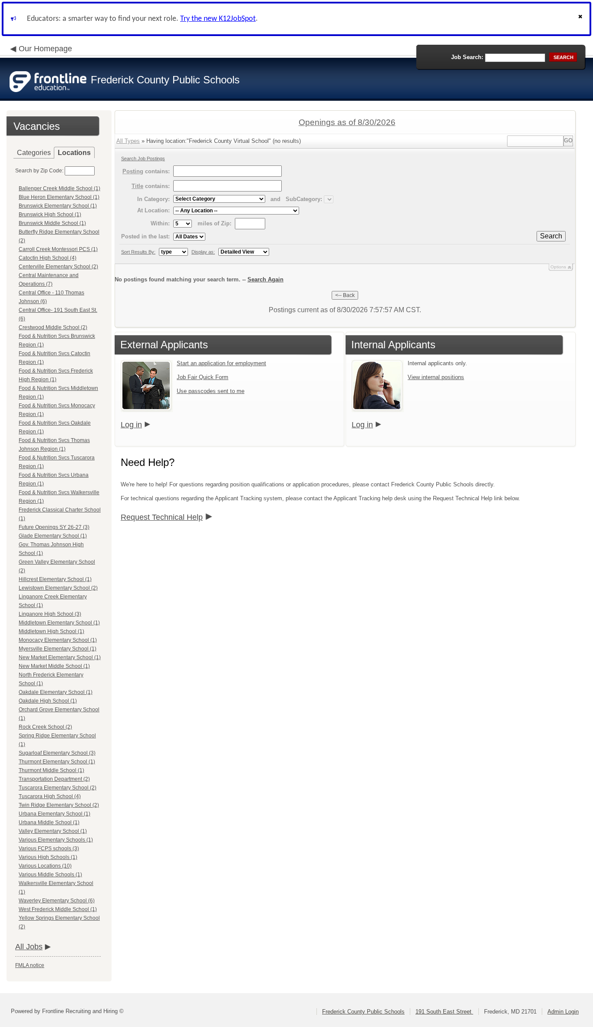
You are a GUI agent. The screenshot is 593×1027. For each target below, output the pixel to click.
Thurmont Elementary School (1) (57, 762)
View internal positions (436, 377)
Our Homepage (45, 48)
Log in (131, 425)
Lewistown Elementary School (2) (58, 588)
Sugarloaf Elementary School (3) (57, 753)
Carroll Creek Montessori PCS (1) (58, 249)
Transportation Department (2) (54, 779)
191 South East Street (444, 1011)
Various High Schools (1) (48, 857)
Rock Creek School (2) (45, 727)
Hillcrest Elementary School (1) (55, 579)
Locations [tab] (74, 152)
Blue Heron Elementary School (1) (59, 197)
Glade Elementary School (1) (53, 536)
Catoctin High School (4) (47, 258)
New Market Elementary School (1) (60, 657)
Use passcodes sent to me (210, 391)
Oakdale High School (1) (48, 701)
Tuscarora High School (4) (50, 796)
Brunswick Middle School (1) (52, 223)
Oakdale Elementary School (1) (55, 692)
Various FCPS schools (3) (49, 848)
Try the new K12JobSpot (218, 19)
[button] (581, 19)
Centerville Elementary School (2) (58, 267)
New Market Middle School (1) (54, 666)
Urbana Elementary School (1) (54, 814)
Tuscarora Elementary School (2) (57, 788)
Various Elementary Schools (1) (56, 840)
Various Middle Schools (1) (50, 875)
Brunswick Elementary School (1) (58, 206)
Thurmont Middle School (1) (51, 770)
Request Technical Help (162, 517)
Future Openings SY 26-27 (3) (54, 527)
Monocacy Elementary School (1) (58, 640)
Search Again (265, 279)
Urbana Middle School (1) (49, 822)
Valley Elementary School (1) (53, 831)
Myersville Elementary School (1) (57, 649)
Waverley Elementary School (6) (57, 901)
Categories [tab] (34, 152)
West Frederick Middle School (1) (58, 909)
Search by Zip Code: (39, 171)
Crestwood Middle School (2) (53, 327)
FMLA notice (29, 965)
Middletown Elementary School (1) (59, 623)
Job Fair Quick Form (202, 377)
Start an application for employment (221, 363)
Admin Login (563, 1011)
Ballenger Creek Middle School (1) (59, 188)
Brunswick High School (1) (50, 214)
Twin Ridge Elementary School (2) (59, 805)
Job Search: (467, 57)
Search (551, 236)
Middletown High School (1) (51, 631)
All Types (128, 141)
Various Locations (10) (45, 866)
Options (558, 266)
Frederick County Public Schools (363, 1011)
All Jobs (29, 946)
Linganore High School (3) (50, 614)
